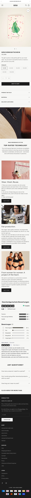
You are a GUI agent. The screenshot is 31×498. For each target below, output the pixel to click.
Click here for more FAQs (12, 390)
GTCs (3, 476)
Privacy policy (5, 478)
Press (3, 460)
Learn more (6, 200)
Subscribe (7, 419)
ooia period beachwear (7, 438)
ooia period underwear (7, 428)
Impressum (4, 473)
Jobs (3, 465)
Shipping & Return (6, 450)
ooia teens (4, 435)
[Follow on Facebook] (2, 483)
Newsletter (4, 458)
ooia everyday (5, 430)
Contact (4, 455)
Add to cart (15, 83)
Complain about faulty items (9, 453)
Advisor (3, 440)
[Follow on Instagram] (6, 483)
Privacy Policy (21, 409)
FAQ (3, 448)
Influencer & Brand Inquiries (9, 463)
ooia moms (4, 433)
